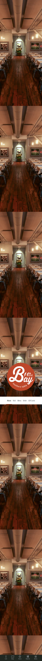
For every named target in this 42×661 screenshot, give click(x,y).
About (9, 401)
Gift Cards (31, 401)
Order (25, 401)
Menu (19, 401)
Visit (14, 401)
